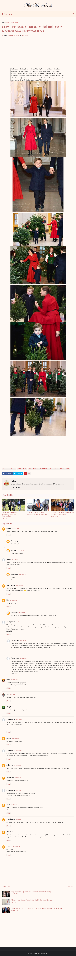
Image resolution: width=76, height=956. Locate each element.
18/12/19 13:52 (13, 600)
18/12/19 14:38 (19, 622)
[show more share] (29, 473)
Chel (8, 805)
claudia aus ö (10, 832)
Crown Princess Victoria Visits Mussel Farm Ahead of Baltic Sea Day (37, 514)
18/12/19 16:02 (13, 694)
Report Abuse (44, 953)
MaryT (8, 707)
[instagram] (11, 487)
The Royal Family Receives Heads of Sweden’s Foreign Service (62, 513)
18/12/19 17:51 (15, 738)
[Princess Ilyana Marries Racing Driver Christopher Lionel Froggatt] (6, 902)
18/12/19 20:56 (19, 790)
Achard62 (9, 765)
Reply (8, 534)
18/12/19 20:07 (23, 640)
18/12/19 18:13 (22, 541)
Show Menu (8, 14)
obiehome (14, 574)
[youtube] (16, 487)
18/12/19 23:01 (14, 804)
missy (8, 680)
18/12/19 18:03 (19, 750)
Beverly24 (14, 541)
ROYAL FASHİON (33, 468)
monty (8, 738)
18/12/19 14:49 (14, 679)
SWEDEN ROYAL (65, 468)
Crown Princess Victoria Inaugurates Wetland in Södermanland (9, 514)
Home (3, 22)
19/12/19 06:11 (19, 819)
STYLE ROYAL (54, 468)
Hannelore (10, 777)
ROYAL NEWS (44, 468)
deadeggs (14, 612)
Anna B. (9, 846)
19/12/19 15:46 (22, 574)
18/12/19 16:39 (19, 719)
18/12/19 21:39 (23, 658)
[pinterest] (19, 487)
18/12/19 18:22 (17, 765)
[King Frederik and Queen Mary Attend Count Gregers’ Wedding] (6, 894)
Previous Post (6, 886)
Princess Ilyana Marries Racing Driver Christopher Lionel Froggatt (31, 900)
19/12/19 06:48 (21, 612)
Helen (13, 481)
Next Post (70, 886)
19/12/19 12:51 (19, 832)
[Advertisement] (38, 52)
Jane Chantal (10, 585)
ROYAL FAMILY (22, 468)
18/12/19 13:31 (14, 559)
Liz (7, 694)
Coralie (8, 528)
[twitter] (13, 487)
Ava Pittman (10, 819)
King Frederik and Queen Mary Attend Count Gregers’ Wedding (31, 892)
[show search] (73, 14)
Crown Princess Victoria (12, 22)
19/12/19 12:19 (20, 550)
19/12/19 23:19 (16, 846)
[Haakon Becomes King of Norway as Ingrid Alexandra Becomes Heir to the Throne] (6, 910)
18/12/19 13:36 (19, 585)
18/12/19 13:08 (15, 528)
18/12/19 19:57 (18, 777)
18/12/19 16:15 (15, 707)
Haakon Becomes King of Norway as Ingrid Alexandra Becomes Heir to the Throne (36, 908)
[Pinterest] (25, 473)
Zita (7, 600)
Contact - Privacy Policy (34, 953)
